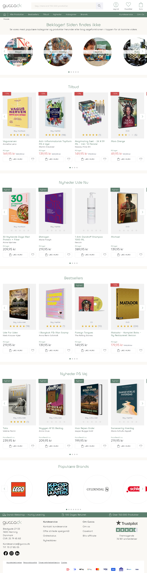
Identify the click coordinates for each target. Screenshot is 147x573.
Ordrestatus (49, 535)
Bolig (137, 51)
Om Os (140, 14)
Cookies (64, 562)
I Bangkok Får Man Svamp (53, 332)
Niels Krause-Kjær (12, 335)
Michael (115, 236)
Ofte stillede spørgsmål (56, 531)
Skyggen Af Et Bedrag (51, 428)
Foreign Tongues (84, 332)
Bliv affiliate (89, 535)
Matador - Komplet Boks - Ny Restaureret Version (126, 334)
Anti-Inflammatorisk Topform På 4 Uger (55, 142)
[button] (68, 72)
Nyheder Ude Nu (73, 182)
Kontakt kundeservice (55, 526)
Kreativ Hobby (58, 51)
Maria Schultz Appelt (121, 431)
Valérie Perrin (9, 431)
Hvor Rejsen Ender (84, 428)
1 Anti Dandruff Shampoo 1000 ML (89, 238)
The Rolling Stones (84, 335)
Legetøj (97, 51)
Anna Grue (44, 431)
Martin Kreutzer (47, 147)
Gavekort (88, 531)
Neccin (78, 242)
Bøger (18, 51)
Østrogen (44, 236)
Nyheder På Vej (73, 373)
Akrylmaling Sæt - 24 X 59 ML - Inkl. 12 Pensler (90, 142)
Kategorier (71, 14)
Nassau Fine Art (83, 147)
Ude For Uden (10, 332)
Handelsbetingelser (14, 562)
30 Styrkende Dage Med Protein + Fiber (16, 238)
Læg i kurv (15, 159)
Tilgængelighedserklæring (49, 562)
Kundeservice (126, 14)
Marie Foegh (45, 239)
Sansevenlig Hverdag (122, 428)
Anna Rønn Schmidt (48, 335)
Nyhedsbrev (49, 540)
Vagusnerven (10, 141)
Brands (84, 14)
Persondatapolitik (30, 562)
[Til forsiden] (12, 5)
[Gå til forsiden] (12, 522)
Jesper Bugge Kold (84, 431)
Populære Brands (73, 466)
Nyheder (57, 14)
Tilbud (46, 14)
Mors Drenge (118, 141)
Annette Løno (10, 144)
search (99, 5)
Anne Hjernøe (9, 242)
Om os (86, 526)
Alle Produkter (17, 14)
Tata (5, 428)
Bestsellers (33, 14)
